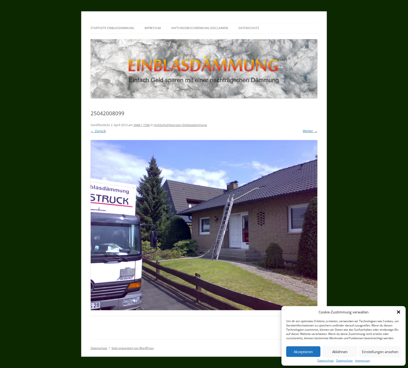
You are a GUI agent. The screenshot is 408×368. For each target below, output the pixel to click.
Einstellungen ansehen (380, 351)
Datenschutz (325, 360)
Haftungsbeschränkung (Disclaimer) (199, 28)
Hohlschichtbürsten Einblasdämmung (180, 125)
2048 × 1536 (141, 125)
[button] (398, 312)
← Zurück (98, 131)
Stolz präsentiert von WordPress (132, 348)
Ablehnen (340, 351)
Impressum (362, 360)
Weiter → (310, 131)
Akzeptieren (303, 351)
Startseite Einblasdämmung (112, 28)
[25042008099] (204, 225)
